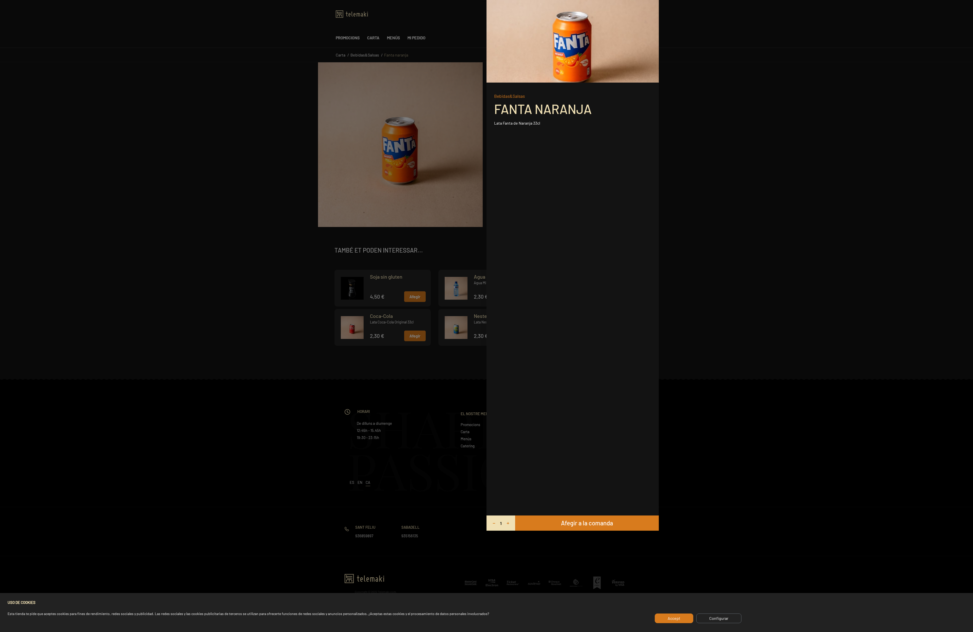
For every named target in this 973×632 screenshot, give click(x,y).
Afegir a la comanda (587, 523)
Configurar (718, 618)
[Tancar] (653, 5)
